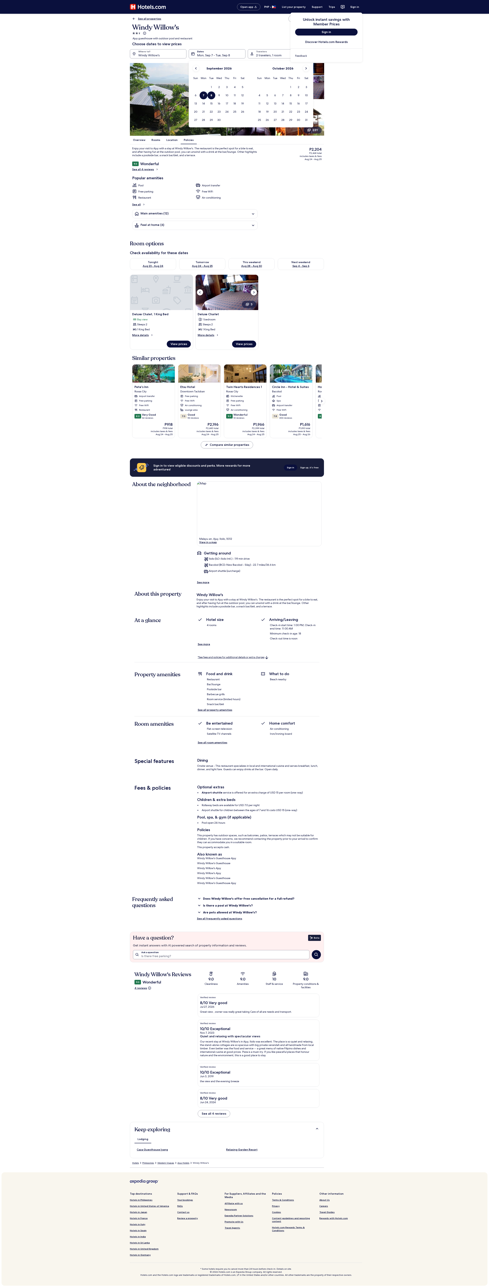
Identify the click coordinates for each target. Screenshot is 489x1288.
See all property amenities (215, 710)
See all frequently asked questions (219, 918)
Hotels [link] (135, 1162)
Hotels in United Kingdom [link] (144, 1248)
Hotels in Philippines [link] (141, 1199)
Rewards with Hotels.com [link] (333, 1218)
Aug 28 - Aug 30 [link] (251, 266)
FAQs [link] (180, 1206)
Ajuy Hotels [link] (183, 1162)
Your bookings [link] (185, 1199)
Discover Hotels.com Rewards (326, 42)
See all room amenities (212, 742)
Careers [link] (323, 1206)
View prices (179, 344)
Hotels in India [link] (138, 1236)
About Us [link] (324, 1199)
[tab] (142, 1139)
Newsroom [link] (231, 1209)
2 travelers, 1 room (269, 55)
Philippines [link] (148, 1162)
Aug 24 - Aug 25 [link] (202, 266)
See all (136, 204)
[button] (211, 87)
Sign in (354, 7)
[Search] (316, 954)
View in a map (208, 542)
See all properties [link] (149, 18)
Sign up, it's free (309, 467)
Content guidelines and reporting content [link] (291, 1220)
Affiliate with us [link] (234, 1203)
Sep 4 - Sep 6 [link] (300, 266)
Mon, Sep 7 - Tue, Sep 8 (213, 55)
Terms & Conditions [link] (283, 1199)
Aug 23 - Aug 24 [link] (153, 266)
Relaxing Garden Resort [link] (241, 1149)
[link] (326, 56)
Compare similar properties (229, 445)
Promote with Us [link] (234, 1221)
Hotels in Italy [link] (137, 1224)
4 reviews (140, 988)
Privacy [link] (276, 1206)
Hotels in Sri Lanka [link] (140, 1242)
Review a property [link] (187, 1218)
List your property (294, 7)
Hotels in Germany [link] (140, 1254)
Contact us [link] (183, 1212)
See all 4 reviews (143, 169)
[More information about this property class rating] (144, 33)
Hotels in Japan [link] (138, 1212)
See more (203, 582)
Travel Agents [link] (232, 1227)
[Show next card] (322, 401)
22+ (315, 130)
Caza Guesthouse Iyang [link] (152, 1149)
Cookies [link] (276, 1212)
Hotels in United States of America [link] (149, 1206)
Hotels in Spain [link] (138, 1230)
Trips (332, 7)
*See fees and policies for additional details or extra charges (231, 657)
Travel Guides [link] (327, 1212)
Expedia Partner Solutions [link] (239, 1215)
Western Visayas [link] (165, 1162)
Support (317, 7)
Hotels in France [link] (139, 1218)
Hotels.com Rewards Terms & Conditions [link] (288, 1229)
